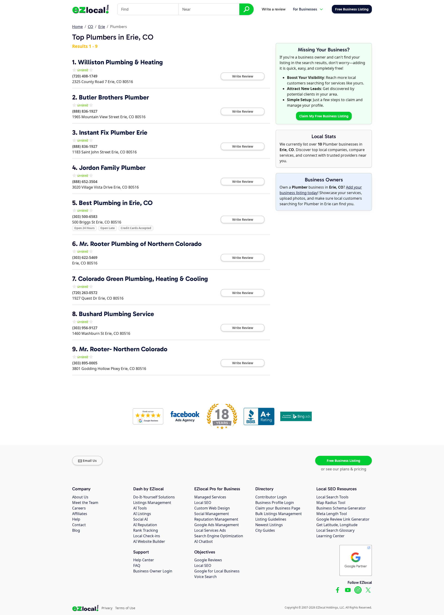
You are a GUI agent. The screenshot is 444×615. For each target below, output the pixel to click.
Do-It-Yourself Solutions (154, 497)
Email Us (90, 460)
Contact (79, 524)
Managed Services (210, 497)
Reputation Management (216, 519)
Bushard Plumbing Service (116, 314)
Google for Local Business (217, 571)
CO (90, 26)
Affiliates (79, 513)
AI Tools (140, 508)
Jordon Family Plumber (112, 167)
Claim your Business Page (277, 508)
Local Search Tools (332, 497)
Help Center (143, 559)
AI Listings (142, 513)
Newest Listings (269, 524)
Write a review (274, 9)
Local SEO (202, 502)
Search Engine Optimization (218, 535)
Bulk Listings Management (278, 513)
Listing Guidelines (270, 519)
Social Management (211, 513)
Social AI (140, 519)
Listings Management (152, 502)
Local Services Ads (210, 530)
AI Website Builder (149, 541)
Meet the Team (85, 502)
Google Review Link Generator (343, 519)
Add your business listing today (321, 190)
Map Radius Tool (330, 502)
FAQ (136, 565)
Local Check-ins (146, 535)
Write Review (242, 76)
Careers (79, 508)
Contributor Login (271, 497)
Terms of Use (125, 608)
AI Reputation (145, 524)
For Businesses (305, 9)
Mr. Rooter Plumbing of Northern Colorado (140, 244)
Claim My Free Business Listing (323, 116)
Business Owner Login (152, 571)
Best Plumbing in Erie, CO (116, 203)
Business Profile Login (274, 502)
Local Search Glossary (335, 530)
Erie (101, 26)
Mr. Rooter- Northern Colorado (123, 349)
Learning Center (330, 535)
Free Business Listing (343, 460)
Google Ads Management (216, 524)
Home (77, 26)
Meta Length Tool (331, 513)
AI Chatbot (203, 541)
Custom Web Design (212, 508)
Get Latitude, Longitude (337, 524)
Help (76, 519)
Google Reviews (208, 559)
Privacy (107, 608)
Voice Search (205, 576)
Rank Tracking (145, 530)
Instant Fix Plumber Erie (113, 132)
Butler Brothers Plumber (114, 97)
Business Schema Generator (341, 508)
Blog (76, 530)
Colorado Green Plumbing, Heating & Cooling (143, 279)
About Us (80, 497)
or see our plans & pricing (343, 469)
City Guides (265, 530)
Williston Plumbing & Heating (120, 62)
